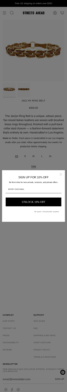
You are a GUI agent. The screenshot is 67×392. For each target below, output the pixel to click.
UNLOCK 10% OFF (33, 201)
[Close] (61, 174)
